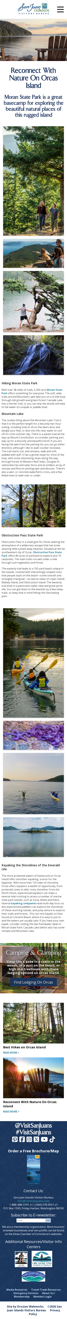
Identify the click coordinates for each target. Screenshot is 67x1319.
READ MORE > (11, 1052)
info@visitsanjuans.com (33, 1201)
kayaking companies (24, 903)
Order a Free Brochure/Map (33, 1150)
